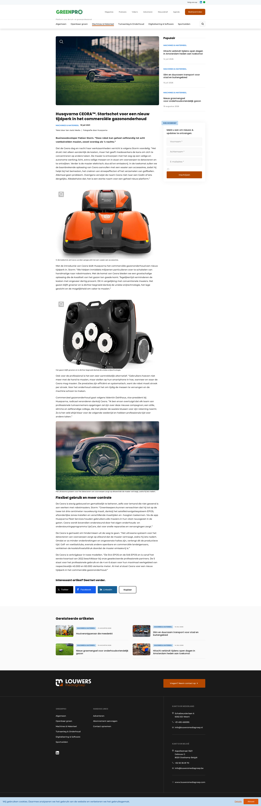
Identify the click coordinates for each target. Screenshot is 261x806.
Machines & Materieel (103, 24)
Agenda (176, 12)
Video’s (135, 12)
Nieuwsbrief (163, 12)
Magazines (109, 12)
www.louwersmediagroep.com (190, 782)
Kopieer (128, 589)
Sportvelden (184, 24)
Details (238, 801)
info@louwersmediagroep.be (189, 768)
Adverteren (148, 12)
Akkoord (251, 802)
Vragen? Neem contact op (183, 683)
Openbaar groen (79, 24)
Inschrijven (184, 175)
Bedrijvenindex (195, 12)
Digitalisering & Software (161, 24)
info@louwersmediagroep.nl (189, 727)
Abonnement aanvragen (105, 721)
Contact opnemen (102, 726)
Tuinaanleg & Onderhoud (131, 24)
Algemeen (61, 24)
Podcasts (122, 12)
